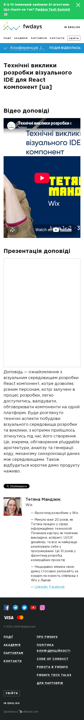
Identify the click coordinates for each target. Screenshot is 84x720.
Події (7, 38)
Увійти (74, 38)
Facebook (57, 587)
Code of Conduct (53, 659)
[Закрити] (78, 5)
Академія (21, 38)
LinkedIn (40, 587)
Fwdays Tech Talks (54, 675)
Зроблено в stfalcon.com (21, 711)
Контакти (57, 38)
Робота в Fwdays (52, 667)
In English (72, 27)
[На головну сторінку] (23, 26)
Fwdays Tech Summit (52, 9)
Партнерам (39, 38)
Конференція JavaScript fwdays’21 (28, 48)
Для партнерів (50, 683)
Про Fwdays (47, 637)
